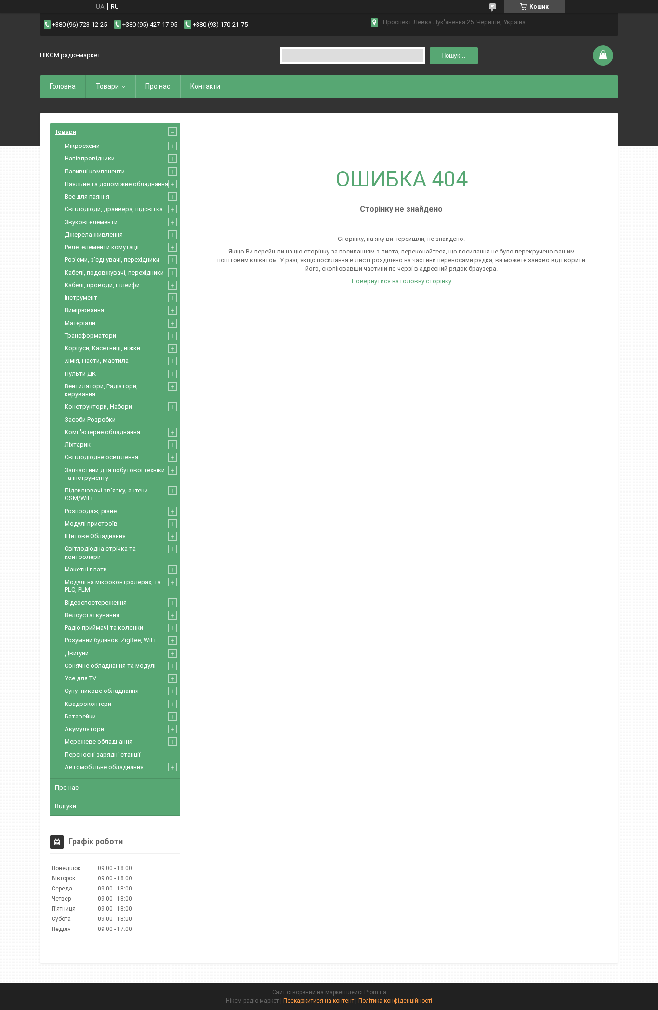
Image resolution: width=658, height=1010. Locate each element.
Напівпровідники (90, 158)
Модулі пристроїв (91, 523)
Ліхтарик (78, 444)
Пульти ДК (80, 373)
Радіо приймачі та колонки (104, 627)
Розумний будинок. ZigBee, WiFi (110, 640)
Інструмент (81, 297)
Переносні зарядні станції (102, 754)
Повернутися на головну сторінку (401, 281)
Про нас (157, 86)
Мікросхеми (82, 145)
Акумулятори (84, 728)
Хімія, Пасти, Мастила (97, 360)
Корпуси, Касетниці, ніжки (102, 348)
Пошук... (453, 55)
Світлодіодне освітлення (101, 457)
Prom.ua (375, 992)
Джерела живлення (94, 234)
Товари (107, 86)
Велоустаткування (92, 615)
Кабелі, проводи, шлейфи (102, 285)
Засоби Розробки (90, 419)
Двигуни (77, 653)
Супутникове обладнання (102, 690)
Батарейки (80, 716)
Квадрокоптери (88, 703)
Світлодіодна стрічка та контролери (100, 552)
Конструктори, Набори (98, 406)
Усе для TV (80, 678)
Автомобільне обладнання (104, 767)
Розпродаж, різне (91, 511)
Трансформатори (90, 335)
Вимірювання (84, 310)
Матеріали (80, 323)
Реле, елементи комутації (102, 247)
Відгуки (65, 806)
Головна (63, 86)
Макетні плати (86, 569)
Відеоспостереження (96, 602)
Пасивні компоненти (95, 171)
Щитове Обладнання (95, 536)
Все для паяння (87, 196)
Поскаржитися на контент (318, 1000)
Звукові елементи (91, 222)
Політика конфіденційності (395, 1000)
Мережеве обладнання (98, 741)
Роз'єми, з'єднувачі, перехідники (112, 259)
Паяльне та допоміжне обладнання (116, 183)
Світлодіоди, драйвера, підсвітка (114, 209)
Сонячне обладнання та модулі (110, 665)
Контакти (205, 86)
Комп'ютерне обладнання (102, 432)
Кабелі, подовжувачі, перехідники (114, 272)
